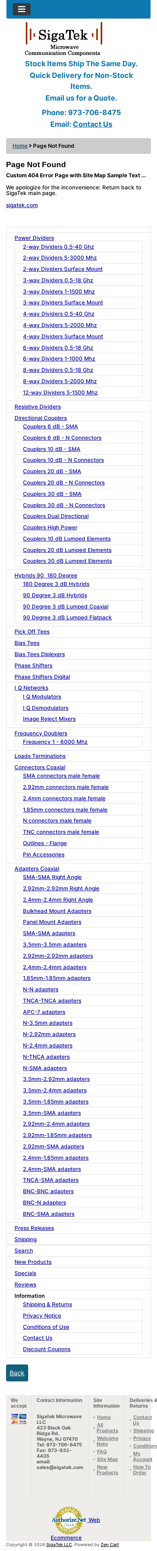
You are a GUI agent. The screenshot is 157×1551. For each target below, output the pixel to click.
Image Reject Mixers (49, 719)
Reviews (25, 1284)
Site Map (107, 1459)
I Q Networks (31, 687)
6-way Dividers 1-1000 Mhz (59, 358)
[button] (142, 1511)
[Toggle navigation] (22, 9)
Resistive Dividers (37, 406)
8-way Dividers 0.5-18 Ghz (58, 370)
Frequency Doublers (40, 733)
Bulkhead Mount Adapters (57, 911)
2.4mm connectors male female (64, 798)
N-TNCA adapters (46, 1057)
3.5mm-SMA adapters (52, 1113)
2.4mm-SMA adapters (52, 1169)
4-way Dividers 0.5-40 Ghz (59, 314)
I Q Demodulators (45, 708)
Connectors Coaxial (39, 767)
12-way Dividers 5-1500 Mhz (60, 392)
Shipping (25, 1239)
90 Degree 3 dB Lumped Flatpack (67, 617)
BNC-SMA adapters (48, 1214)
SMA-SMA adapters (49, 933)
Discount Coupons (46, 1349)
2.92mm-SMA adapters (53, 1146)
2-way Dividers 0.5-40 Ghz (58, 246)
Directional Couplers (40, 418)
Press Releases (34, 1228)
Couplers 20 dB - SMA (52, 471)
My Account (143, 1456)
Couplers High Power (50, 527)
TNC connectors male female (61, 832)
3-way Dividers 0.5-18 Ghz (58, 280)
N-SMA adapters (45, 1068)
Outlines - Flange (45, 843)
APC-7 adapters (44, 1012)
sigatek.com (22, 205)
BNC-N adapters (44, 1202)
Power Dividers (34, 238)
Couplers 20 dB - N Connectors (64, 482)
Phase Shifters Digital (42, 677)
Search (23, 1250)
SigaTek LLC (59, 1544)
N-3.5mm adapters (47, 1023)
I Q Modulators (42, 696)
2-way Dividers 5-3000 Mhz (60, 257)
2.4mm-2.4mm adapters (55, 967)
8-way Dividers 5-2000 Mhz (60, 381)
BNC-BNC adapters (48, 1191)
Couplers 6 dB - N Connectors (62, 437)
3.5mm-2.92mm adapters (56, 1079)
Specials (25, 1273)
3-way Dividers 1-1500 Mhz (59, 291)
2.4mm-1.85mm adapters (56, 1157)
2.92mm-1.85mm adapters (57, 1135)
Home (20, 146)
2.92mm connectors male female (66, 787)
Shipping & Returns (47, 1304)
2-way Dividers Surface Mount (63, 269)
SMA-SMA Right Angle (52, 877)
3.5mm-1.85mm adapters (56, 1101)
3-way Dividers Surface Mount (63, 302)
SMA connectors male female (61, 775)
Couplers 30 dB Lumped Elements (67, 561)
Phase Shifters (33, 665)
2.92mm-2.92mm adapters (58, 956)
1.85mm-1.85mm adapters (57, 978)
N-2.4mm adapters (47, 1045)
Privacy (142, 1438)
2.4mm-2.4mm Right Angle (58, 899)
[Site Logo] (78, 38)
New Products (33, 1262)
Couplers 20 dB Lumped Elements (67, 550)
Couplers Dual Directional (56, 516)
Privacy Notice (42, 1315)
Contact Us (92, 124)
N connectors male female (57, 820)
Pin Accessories (43, 854)
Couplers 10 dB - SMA (52, 449)
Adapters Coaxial (36, 868)
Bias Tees (26, 643)
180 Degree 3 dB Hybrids (56, 584)
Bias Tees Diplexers (39, 654)
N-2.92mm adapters (49, 1034)
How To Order (142, 1469)
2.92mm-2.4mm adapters (56, 1124)
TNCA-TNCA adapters (52, 1000)
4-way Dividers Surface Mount (63, 336)
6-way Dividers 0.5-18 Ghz (58, 347)
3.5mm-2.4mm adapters (55, 1090)
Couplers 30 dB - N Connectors (64, 505)
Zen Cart (110, 1544)
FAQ (102, 1451)
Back (17, 1373)
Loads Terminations (40, 756)
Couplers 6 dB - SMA (50, 426)
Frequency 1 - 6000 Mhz (55, 742)
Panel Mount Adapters (52, 922)
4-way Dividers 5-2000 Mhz (60, 325)
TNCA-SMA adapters (50, 1180)
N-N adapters (40, 989)
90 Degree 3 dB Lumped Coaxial (65, 606)
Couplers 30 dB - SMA (52, 494)
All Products (107, 1427)
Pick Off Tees (32, 631)
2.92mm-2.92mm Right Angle (61, 888)
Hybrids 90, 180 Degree (45, 575)
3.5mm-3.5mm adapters (55, 944)
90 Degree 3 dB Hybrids (55, 595)
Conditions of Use (46, 1327)
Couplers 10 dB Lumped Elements (67, 538)
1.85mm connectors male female (65, 809)
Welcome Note (107, 1441)
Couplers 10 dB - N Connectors (63, 460)
